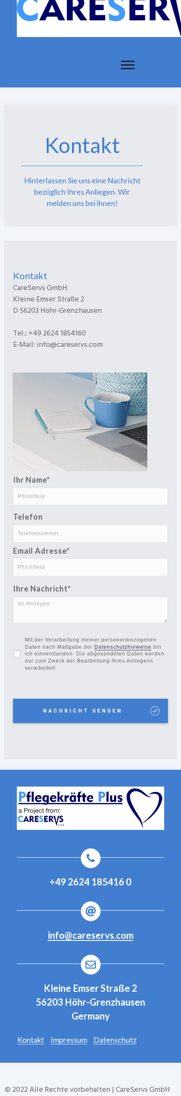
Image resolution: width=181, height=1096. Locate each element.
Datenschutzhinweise (123, 647)
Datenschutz (114, 1039)
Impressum (69, 1039)
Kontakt (30, 1039)
